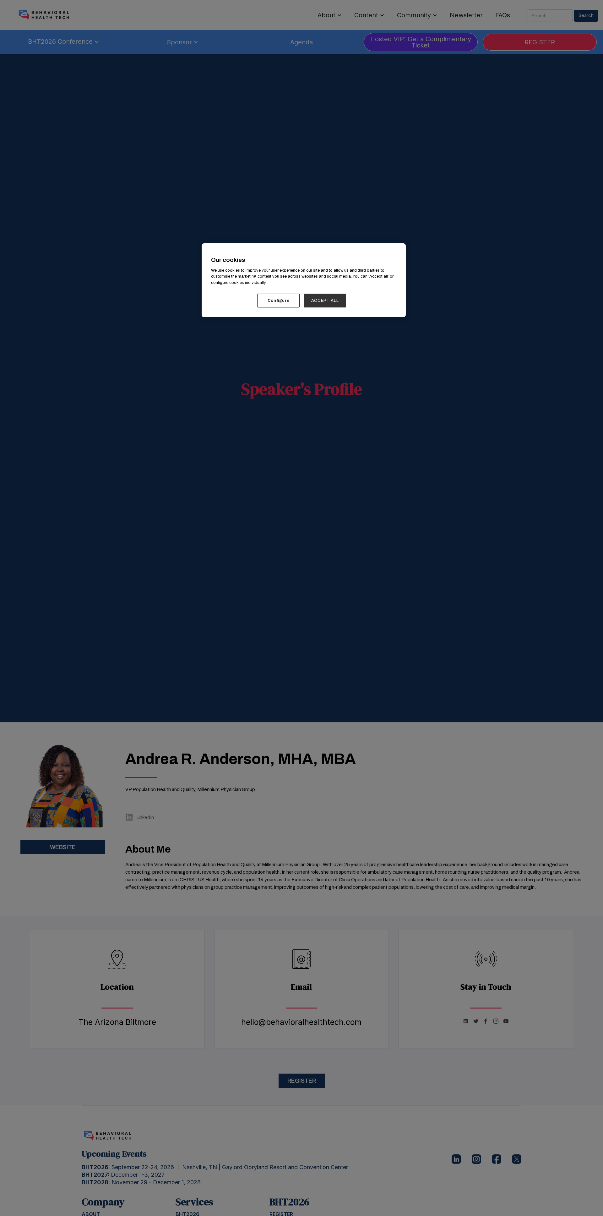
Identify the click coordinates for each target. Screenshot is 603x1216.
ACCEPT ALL (325, 300)
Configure (279, 300)
